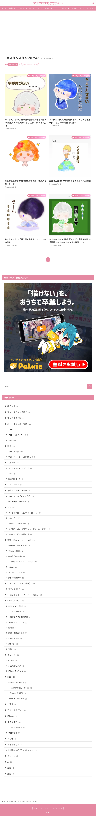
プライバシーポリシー (42, 808)
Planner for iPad (17, 682)
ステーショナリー (16, 572)
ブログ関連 (14, 733)
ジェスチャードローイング (20, 468)
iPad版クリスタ (16, 665)
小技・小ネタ (15, 638)
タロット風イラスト (18, 435)
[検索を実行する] (89, 386)
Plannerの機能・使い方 (21, 687)
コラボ (12, 429)
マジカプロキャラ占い (18, 523)
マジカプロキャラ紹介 (19, 412)
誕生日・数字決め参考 (18, 501)
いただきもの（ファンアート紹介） (24, 594)
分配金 (12, 627)
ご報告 (11, 704)
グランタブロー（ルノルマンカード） (24, 512)
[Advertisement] (48, 29)
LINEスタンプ (13, 64)
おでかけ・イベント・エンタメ (22, 561)
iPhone (12, 716)
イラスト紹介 (15, 451)
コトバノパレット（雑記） (21, 583)
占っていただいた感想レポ (20, 534)
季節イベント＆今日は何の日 (21, 456)
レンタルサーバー (16, 727)
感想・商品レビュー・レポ (21, 539)
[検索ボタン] (93, 3)
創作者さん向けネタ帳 (18, 490)
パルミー (13, 462)
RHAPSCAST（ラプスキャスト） (23, 750)
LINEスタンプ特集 (17, 606)
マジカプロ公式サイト (48, 3)
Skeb (12, 440)
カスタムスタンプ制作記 (19, 617)
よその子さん (14, 744)
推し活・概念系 (16, 551)
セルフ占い (14, 518)
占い (11, 507)
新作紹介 (13, 643)
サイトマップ (57, 808)
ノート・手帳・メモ (17, 698)
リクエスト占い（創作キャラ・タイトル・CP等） (29, 529)
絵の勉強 (12, 405)
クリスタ (13, 654)
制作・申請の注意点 (17, 633)
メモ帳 (11, 738)
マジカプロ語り (16, 589)
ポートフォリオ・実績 (19, 423)
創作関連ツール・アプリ (19, 545)
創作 (11, 445)
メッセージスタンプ (17, 622)
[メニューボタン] (3, 3)
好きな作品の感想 (16, 556)
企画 (10, 767)
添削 (11, 473)
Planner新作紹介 (18, 693)
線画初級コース (15, 479)
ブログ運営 (14, 721)
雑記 (10, 773)
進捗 (12, 649)
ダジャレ (12, 755)
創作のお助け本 (16, 577)
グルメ (12, 567)
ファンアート (14, 484)
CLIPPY (13, 660)
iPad (11, 676)
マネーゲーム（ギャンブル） (21, 496)
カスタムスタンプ (17, 611)
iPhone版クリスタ (17, 671)
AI (9, 761)
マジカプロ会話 (15, 417)
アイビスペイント (16, 710)
